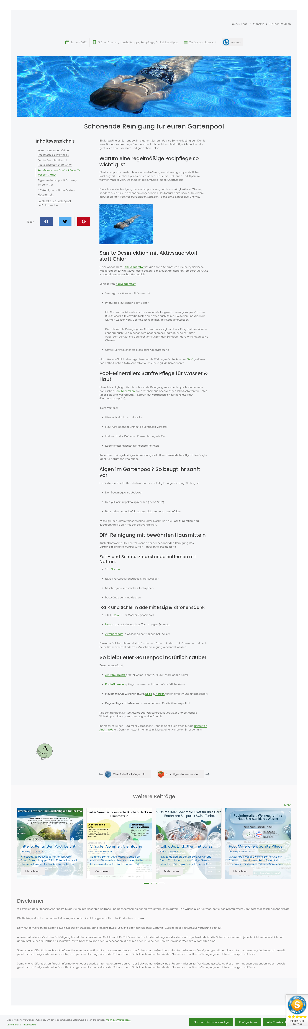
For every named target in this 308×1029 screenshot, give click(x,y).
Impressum (29, 1024)
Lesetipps (171, 42)
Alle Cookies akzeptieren (283, 1022)
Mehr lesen (32, 871)
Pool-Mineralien (125, 390)
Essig (115, 614)
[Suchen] (255, 5)
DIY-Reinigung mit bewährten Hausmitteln (56, 192)
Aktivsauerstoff (126, 283)
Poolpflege (147, 42)
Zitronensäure (114, 633)
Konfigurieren (248, 1022)
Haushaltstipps (129, 42)
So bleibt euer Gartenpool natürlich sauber (54, 203)
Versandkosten (201, 1010)
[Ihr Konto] (271, 5)
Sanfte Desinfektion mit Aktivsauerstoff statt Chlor (55, 162)
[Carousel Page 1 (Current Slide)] (146, 883)
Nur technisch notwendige (211, 1022)
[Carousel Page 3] (161, 883)
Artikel (160, 42)
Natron (115, 569)
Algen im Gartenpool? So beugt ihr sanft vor (58, 182)
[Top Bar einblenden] (287, 5)
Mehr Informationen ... (118, 1019)
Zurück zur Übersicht (202, 42)
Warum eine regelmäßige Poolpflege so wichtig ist (53, 152)
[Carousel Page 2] (154, 883)
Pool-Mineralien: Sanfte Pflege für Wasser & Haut (59, 172)
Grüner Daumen (108, 42)
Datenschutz (13, 1024)
